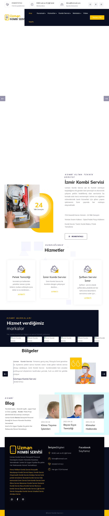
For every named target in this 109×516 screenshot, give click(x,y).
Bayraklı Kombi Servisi (28, 489)
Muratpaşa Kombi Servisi (19, 472)
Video (85, 13)
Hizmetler (51, 13)
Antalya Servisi (34, 475)
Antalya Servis (15, 494)
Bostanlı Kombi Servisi (31, 478)
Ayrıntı (21, 294)
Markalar (76, 13)
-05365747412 (18, 382)
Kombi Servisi (64, 13)
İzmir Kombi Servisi (54, 277)
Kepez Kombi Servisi (36, 472)
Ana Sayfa (31, 17)
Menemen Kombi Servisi (28, 483)
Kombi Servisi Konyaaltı (29, 470)
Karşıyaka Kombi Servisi (23, 491)
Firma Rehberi (15, 470)
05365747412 (17, 3)
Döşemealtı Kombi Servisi (19, 475)
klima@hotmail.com (73, 3)
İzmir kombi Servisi (34, 480)
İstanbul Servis (38, 491)
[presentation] (2, 98)
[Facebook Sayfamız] (96, 4)
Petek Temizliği (21, 277)
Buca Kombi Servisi (27, 486)
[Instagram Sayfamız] (101, 4)
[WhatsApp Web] (90, 4)
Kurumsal (40, 13)
